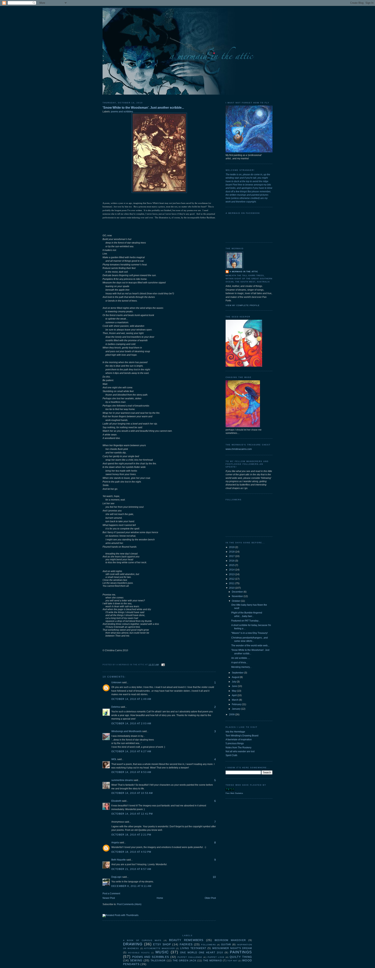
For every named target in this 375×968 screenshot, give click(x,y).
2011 (232, 583)
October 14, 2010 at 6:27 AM (131, 751)
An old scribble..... (240, 658)
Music (162, 952)
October (236, 601)
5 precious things (235, 743)
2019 (232, 547)
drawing (133, 944)
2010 (232, 588)
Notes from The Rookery (238, 747)
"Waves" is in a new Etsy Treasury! (249, 633)
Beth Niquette (118, 860)
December (238, 592)
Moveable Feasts (139, 953)
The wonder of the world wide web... (250, 645)
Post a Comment (111, 893)
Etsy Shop (162, 944)
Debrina (115, 707)
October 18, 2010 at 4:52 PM (131, 852)
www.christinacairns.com (239, 449)
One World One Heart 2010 (201, 952)
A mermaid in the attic (243, 271)
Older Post (210, 898)
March (235, 700)
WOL (114, 759)
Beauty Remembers (186, 940)
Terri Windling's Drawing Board (242, 735)
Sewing (136, 960)
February (237, 704)
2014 (232, 570)
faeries (186, 944)
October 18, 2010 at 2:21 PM (131, 835)
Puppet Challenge (190, 957)
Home (160, 898)
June (235, 686)
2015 (232, 565)
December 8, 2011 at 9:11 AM (131, 886)
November (238, 596)
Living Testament (193, 948)
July (234, 682)
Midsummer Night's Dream (232, 948)
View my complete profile (243, 305)
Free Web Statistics (234, 793)
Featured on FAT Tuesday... (245, 621)
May (234, 691)
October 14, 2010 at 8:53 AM (131, 772)
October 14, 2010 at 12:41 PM (132, 814)
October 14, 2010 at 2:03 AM (131, 723)
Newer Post (109, 898)
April (234, 695)
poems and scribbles (122, 111)
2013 (232, 574)
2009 (232, 714)
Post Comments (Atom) (129, 904)
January (236, 709)
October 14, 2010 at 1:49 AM (131, 699)
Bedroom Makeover (230, 940)
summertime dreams (122, 780)
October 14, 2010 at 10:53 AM (132, 793)
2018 (232, 552)
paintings (241, 952)
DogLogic (116, 877)
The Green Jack (184, 960)
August (236, 677)
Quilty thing (241, 956)
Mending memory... (241, 667)
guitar (226, 944)
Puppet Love (216, 957)
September (238, 673)
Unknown (116, 682)
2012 (232, 579)
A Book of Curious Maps (142, 940)
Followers (208, 945)
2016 (232, 561)
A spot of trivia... (239, 662)
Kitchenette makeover (159, 948)
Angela (115, 842)
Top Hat (232, 961)
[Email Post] (163, 665)
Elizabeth (116, 801)
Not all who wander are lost (240, 751)
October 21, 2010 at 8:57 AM (131, 869)
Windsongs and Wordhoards (126, 731)
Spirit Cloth (231, 755)
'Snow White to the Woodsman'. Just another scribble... (143, 107)
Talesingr (158, 960)
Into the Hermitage (235, 732)
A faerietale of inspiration (239, 739)
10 (214, 876)
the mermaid (212, 960)
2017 (232, 556)
